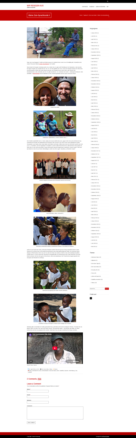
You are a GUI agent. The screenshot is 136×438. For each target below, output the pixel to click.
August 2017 (94, 160)
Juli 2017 (93, 163)
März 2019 (93, 106)
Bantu (30, 370)
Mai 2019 (93, 99)
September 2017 (95, 157)
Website (29, 400)
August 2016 (94, 198)
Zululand (30, 372)
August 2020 (94, 58)
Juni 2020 (93, 61)
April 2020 (93, 68)
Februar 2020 (94, 74)
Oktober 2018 (94, 119)
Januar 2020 (94, 77)
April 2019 (93, 103)
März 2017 (93, 176)
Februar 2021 (94, 45)
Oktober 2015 (94, 230)
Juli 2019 (93, 93)
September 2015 (95, 233)
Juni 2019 (93, 96)
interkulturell (35, 370)
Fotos (92, 273)
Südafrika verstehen (95, 279)
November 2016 (95, 189)
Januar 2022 (94, 33)
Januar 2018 (94, 147)
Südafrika (62, 370)
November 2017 (95, 150)
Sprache (66, 370)
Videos (50, 369)
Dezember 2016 (95, 186)
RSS (39, 378)
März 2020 (93, 71)
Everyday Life (94, 269)
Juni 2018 (93, 131)
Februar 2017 (94, 179)
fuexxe (56, 369)
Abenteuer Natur (95, 257)
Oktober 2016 (94, 192)
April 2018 (93, 138)
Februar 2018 (94, 144)
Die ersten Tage (95, 263)
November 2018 (95, 115)
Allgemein (93, 260)
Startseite (85, 6)
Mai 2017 (93, 170)
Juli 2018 (93, 128)
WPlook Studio (105, 436)
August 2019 (94, 90)
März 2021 (93, 42)
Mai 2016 (93, 208)
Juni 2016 (93, 205)
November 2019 (95, 84)
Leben (57, 370)
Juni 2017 (93, 166)
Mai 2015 (93, 246)
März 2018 (93, 141)
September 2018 (95, 122)
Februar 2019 (94, 109)
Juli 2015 (93, 240)
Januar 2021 (94, 48)
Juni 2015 (93, 243)
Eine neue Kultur (92, 15)
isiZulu (39, 370)
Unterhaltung (72, 370)
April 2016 (93, 211)
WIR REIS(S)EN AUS (35, 5)
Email (28, 394)
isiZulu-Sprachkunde (44, 64)
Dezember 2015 (95, 224)
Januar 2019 (94, 112)
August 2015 (94, 237)
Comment (29, 405)
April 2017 (93, 173)
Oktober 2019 (94, 87)
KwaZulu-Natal (52, 370)
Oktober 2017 (94, 154)
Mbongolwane (36, 73)
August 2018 (94, 125)
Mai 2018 (93, 135)
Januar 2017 (94, 182)
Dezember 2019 (95, 80)
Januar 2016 (94, 221)
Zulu (76, 370)
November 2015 (95, 227)
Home (81, 15)
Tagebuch (85, 15)
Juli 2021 (93, 36)
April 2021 (93, 39)
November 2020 (95, 52)
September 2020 (95, 55)
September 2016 (95, 195)
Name (28, 389)
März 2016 (93, 214)
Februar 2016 (94, 217)
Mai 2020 (93, 64)
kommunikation (45, 370)
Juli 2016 (93, 201)
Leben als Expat (95, 276)
